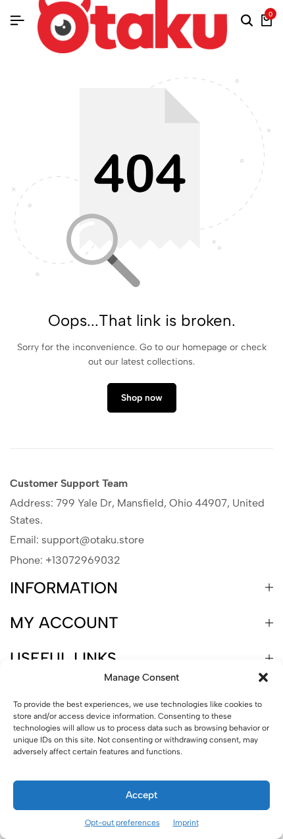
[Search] (247, 21)
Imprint (186, 822)
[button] (263, 677)
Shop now (142, 397)
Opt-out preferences (122, 822)
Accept (141, 795)
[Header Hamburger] (17, 20)
